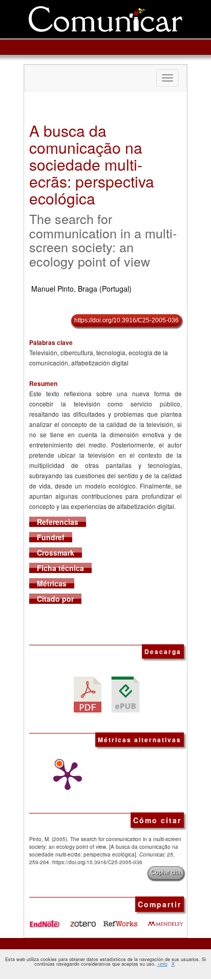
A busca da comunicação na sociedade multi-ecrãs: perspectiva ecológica (91, 164)
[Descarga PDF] (88, 693)
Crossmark (55, 552)
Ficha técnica (60, 568)
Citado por (55, 599)
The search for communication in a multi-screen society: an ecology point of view (103, 239)
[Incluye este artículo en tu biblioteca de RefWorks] (119, 919)
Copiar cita (166, 872)
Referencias (57, 522)
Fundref (51, 537)
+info (162, 964)
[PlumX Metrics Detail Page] (65, 776)
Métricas (52, 583)
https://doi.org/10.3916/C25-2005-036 (126, 320)
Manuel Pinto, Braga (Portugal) (81, 288)
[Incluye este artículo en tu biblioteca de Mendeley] (165, 919)
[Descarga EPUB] (125, 693)
